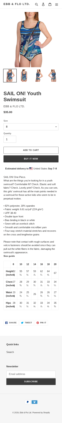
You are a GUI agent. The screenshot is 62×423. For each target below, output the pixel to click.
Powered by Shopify (41, 413)
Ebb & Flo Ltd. (16, 4)
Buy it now (31, 159)
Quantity (7, 133)
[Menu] (56, 4)
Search (10, 352)
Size (5, 121)
